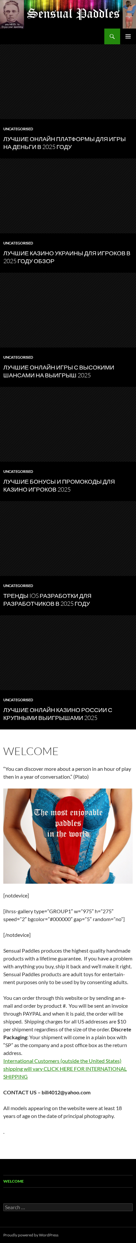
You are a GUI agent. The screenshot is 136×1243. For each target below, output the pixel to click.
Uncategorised (18, 129)
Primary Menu (128, 36)
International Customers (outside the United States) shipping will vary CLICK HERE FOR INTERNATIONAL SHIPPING (65, 1069)
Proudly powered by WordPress (30, 1234)
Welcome (13, 1181)
